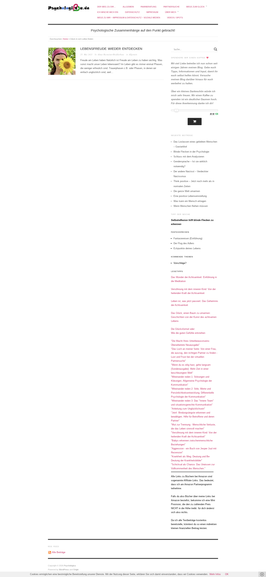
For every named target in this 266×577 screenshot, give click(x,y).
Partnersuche (171, 7)
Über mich (170, 12)
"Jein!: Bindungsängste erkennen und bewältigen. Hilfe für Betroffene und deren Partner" (192, 416)
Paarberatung (149, 7)
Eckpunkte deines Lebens (187, 248)
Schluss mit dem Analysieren (189, 156)
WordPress (64, 569)
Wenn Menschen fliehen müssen (191, 206)
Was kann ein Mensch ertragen (190, 201)
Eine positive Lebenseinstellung (190, 196)
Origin (76, 569)
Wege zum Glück (195, 7)
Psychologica (70, 566)
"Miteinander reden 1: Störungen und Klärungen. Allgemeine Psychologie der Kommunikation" (191, 380)
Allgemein (128, 7)
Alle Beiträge (58, 552)
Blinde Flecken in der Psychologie (191, 151)
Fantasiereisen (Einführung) (188, 238)
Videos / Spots (175, 17)
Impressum (152, 12)
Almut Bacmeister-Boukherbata (111, 54)
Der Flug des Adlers (184, 243)
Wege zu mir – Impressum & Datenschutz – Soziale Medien (128, 17)
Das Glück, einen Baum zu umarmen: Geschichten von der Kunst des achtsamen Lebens (193, 317)
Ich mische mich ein (107, 12)
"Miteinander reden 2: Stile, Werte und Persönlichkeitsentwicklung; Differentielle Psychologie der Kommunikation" (192, 392)
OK (227, 574)
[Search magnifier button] (215, 49)
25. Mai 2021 (86, 54)
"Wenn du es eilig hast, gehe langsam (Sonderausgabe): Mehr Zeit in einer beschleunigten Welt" (191, 368)
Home (65, 39)
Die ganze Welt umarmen (187, 191)
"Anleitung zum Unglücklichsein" (188, 408)
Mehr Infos (215, 574)
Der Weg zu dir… (106, 7)
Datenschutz (132, 12)
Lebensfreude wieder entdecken (111, 49)
